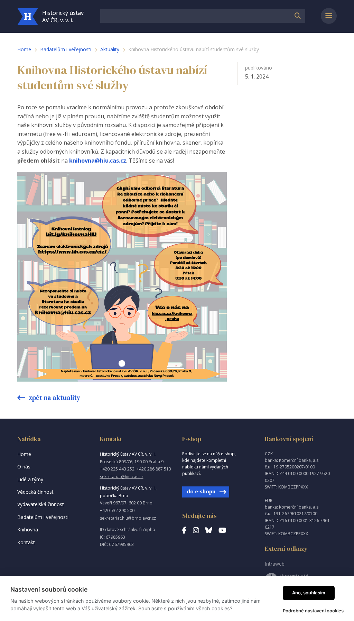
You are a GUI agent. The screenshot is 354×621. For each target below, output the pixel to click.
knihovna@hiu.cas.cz (97, 160)
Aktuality (109, 49)
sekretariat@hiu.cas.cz (121, 477)
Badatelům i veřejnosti (65, 49)
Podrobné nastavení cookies (313, 610)
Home (24, 49)
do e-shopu (201, 491)
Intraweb (275, 563)
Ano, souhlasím (308, 592)
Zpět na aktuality (54, 397)
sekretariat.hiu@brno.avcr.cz (128, 518)
